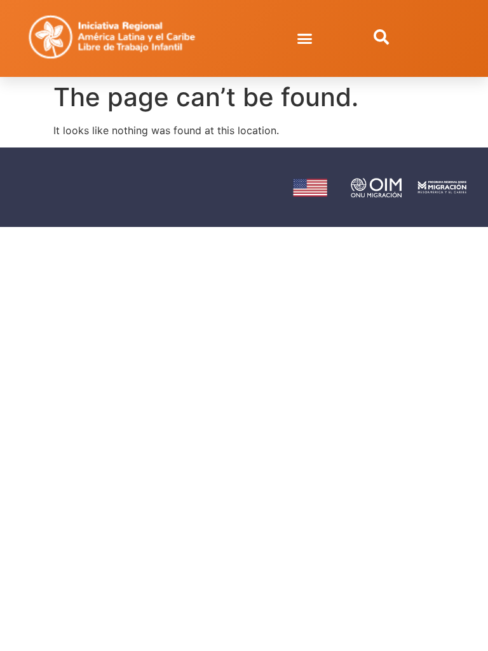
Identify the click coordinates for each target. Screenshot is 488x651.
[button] (305, 39)
